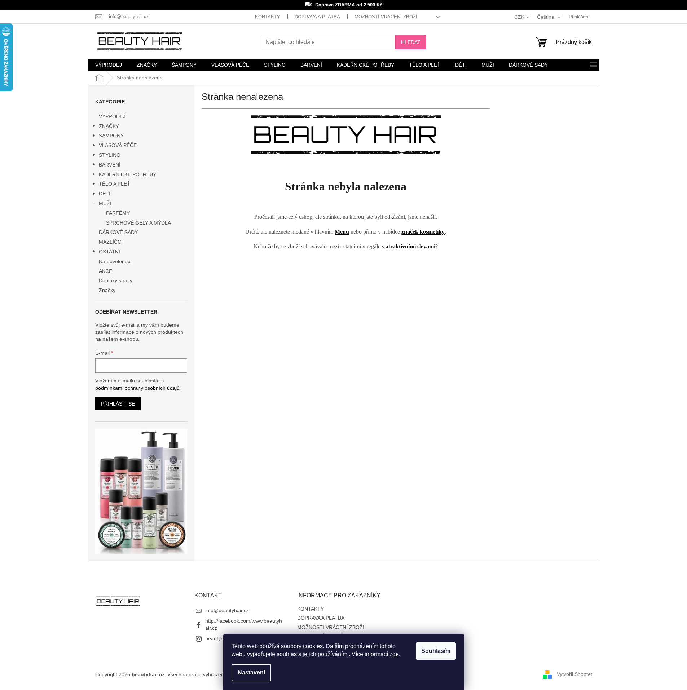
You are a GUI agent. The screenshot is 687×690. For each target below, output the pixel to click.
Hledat (410, 42)
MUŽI (105, 203)
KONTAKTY (267, 16)
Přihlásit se (118, 404)
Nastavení (251, 672)
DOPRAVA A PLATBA (317, 16)
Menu (342, 232)
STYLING (109, 155)
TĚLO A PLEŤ (114, 184)
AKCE (105, 271)
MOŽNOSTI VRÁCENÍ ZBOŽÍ (385, 16)
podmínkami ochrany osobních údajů (137, 388)
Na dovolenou (115, 261)
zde (394, 654)
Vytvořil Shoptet (574, 674)
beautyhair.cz (220, 638)
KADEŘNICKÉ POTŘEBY (127, 174)
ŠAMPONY (111, 135)
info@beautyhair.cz (227, 610)
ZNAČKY (109, 126)
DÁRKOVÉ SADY (118, 232)
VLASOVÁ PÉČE (118, 145)
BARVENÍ (109, 165)
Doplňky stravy (115, 280)
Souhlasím (435, 651)
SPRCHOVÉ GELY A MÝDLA (138, 223)
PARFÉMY (118, 213)
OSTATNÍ (109, 252)
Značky (107, 290)
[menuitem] (108, 65)
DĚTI (104, 193)
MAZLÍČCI (111, 242)
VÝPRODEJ (112, 116)
